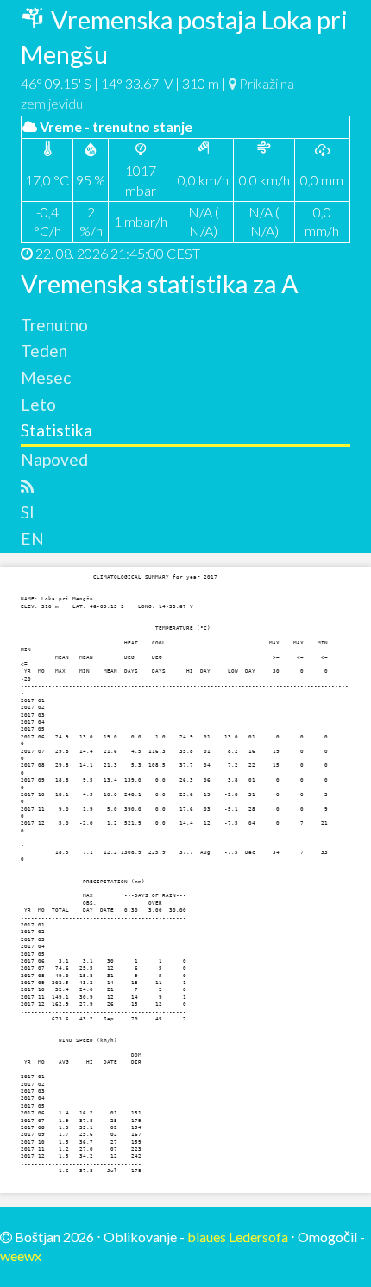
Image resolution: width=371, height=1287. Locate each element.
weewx (20, 1255)
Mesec (46, 377)
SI (28, 512)
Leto (38, 404)
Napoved (54, 459)
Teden (44, 351)
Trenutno (54, 325)
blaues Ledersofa (237, 1236)
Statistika (56, 430)
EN (32, 539)
